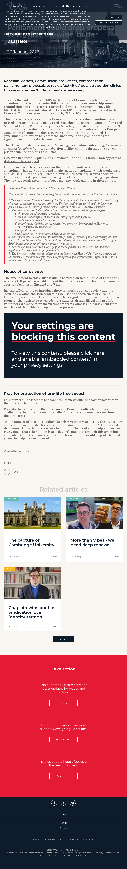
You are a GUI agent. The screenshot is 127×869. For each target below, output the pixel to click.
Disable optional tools (109, 22)
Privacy (36, 839)
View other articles (16, 451)
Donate (64, 814)
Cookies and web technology (54, 839)
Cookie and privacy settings (82, 839)
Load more (63, 639)
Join (64, 823)
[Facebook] (54, 803)
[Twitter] (63, 803)
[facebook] (7, 472)
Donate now (63, 776)
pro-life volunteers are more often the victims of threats (58, 302)
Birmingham (50, 409)
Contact (64, 828)
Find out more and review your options (28, 33)
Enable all (115, 17)
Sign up (64, 703)
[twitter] (15, 472)
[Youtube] (73, 803)
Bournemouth (77, 409)
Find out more (63, 739)
